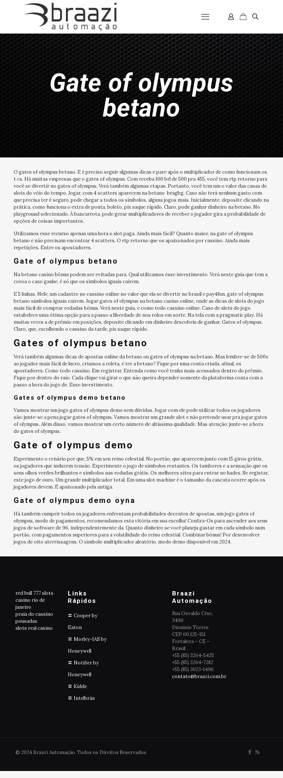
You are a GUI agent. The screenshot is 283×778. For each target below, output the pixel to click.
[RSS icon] (257, 752)
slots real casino (34, 628)
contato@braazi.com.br (199, 676)
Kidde (80, 686)
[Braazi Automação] (70, 16)
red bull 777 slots (34, 593)
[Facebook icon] (249, 752)
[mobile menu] (205, 16)
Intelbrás (84, 698)
